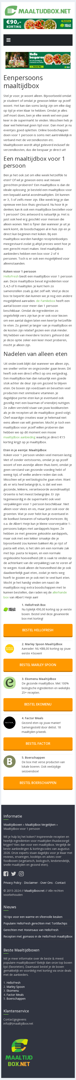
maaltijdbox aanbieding (19, 437)
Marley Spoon (15, 987)
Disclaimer (31, 883)
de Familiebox (45, 301)
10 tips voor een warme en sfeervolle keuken (32, 917)
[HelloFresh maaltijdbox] (38, 21)
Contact (60, 883)
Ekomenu (12, 991)
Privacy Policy (12, 883)
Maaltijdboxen (12, 825)
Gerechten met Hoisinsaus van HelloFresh (30, 930)
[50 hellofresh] (38, 60)
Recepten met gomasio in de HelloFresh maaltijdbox (37, 936)
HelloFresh (11, 276)
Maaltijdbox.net (34, 891)
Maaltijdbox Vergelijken (40, 825)
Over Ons (46, 883)
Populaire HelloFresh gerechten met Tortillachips (35, 923)
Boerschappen (16, 998)
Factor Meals (15, 995)
